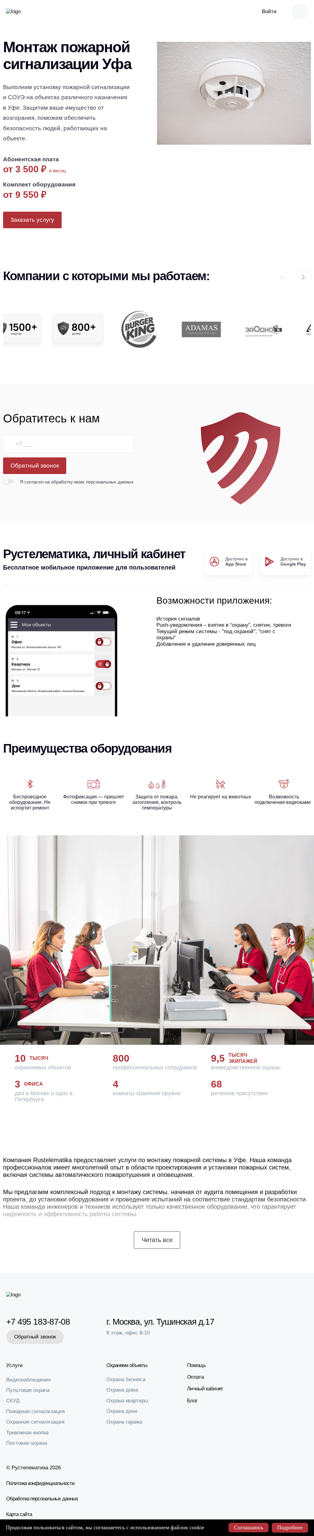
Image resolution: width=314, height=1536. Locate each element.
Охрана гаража (124, 1422)
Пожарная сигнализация (35, 1411)
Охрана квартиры (127, 1401)
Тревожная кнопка (27, 1433)
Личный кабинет (205, 1389)
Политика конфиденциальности (40, 1483)
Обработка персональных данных (42, 1499)
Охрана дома (122, 1390)
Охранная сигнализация (35, 1422)
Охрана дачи (121, 1411)
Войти (269, 11)
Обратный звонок (34, 465)
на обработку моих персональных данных (89, 481)
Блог (192, 1401)
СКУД (13, 1401)
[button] (303, 277)
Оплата (195, 1377)
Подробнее (290, 1527)
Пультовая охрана (28, 1390)
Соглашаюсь (248, 1527)
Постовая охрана (26, 1443)
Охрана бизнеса (125, 1379)
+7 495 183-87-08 (37, 1321)
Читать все (157, 1239)
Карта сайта (19, 1514)
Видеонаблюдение (28, 1380)
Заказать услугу (32, 220)
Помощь (196, 1365)
